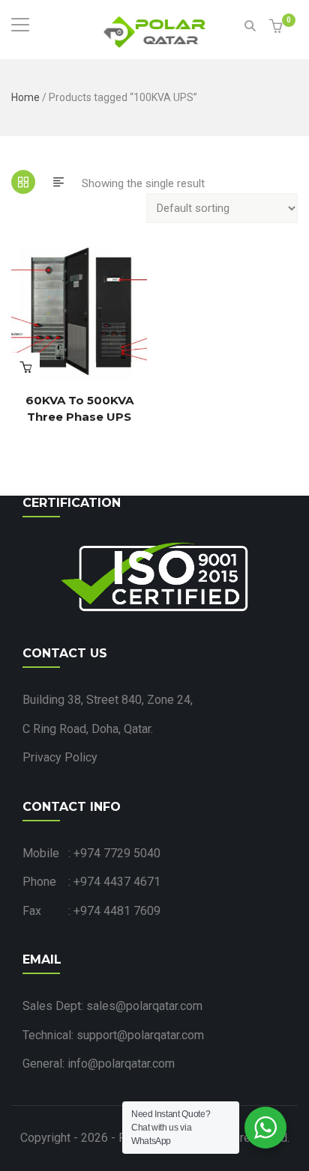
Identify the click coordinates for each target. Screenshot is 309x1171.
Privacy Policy (60, 757)
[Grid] (23, 182)
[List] (58, 182)
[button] (277, 27)
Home (25, 97)
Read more (25, 367)
